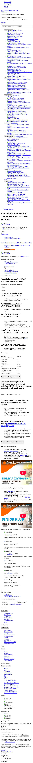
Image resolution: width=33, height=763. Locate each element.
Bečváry (6, 668)
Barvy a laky (7, 123)
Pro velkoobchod (8, 654)
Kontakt (6, 7)
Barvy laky (6, 619)
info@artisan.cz (5, 229)
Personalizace (6, 760)
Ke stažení (6, 657)
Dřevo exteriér (7, 95)
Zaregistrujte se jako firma (11, 451)
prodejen (9, 554)
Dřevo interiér (7, 77)
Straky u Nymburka (9, 684)
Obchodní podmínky (9, 659)
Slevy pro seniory (8, 636)
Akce (5, 179)
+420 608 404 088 (9, 10)
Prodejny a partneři (5, 666)
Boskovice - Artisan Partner (11, 685)
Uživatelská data (7, 758)
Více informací (24, 736)
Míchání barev (7, 640)
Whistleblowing (8, 660)
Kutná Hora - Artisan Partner (11, 687)
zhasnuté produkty (8, 209)
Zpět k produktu (5, 234)
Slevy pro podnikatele (9, 634)
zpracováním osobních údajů (16, 604)
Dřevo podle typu (8, 30)
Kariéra (6, 6)
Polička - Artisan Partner (10, 688)
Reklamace (6, 656)
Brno (5, 670)
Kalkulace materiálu (9, 643)
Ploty (5, 169)
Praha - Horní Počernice (10, 680)
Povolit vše (10, 751)
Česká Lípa (7, 671)
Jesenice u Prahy (8, 674)
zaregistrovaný (12, 491)
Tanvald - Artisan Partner (10, 691)
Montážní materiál (8, 136)
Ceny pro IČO (7, 2)
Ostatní (3, 649)
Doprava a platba (8, 632)
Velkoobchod (7, 3)
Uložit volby (4, 761)
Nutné (4, 753)
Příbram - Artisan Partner (10, 690)
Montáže (6, 637)
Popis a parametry (8, 237)
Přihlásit (22, 602)
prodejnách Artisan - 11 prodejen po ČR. (13, 424)
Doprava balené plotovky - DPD (12, 238)
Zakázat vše (4, 750)
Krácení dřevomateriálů (10, 642)
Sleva (5, 240)
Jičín (5, 676)
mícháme (9, 573)
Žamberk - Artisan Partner (10, 693)
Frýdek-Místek (7, 673)
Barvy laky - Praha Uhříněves (11, 683)
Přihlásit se (3, 22)
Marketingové (6, 756)
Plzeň (5, 678)
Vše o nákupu (7, 5)
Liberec (6, 677)
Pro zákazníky (4, 627)
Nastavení (3, 751)
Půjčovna (6, 639)
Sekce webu (4, 610)
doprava (9, 534)
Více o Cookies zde (10, 742)
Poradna (6, 633)
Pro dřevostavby (8, 110)
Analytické (5, 755)
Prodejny (6, 181)
